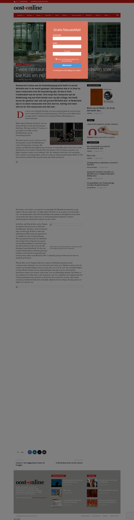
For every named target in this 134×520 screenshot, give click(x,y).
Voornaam (57, 35)
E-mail (55, 43)
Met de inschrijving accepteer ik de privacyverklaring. (68, 60)
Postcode (67, 51)
